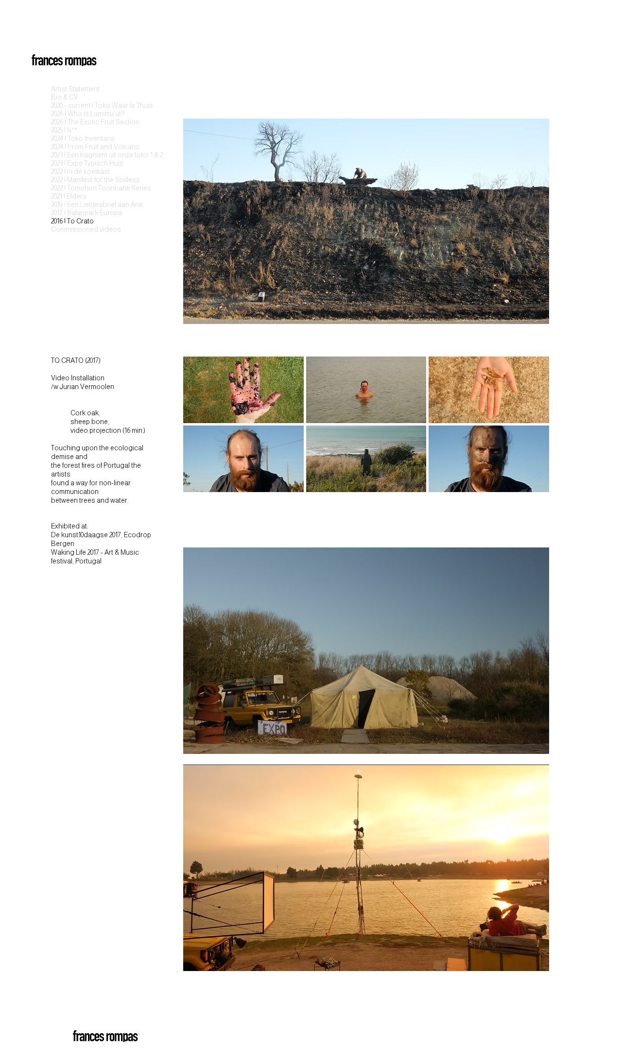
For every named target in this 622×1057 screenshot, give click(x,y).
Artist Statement (75, 89)
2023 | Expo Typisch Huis (84, 163)
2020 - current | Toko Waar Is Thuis (84, 105)
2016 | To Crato (72, 221)
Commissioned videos (84, 229)
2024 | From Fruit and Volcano (84, 147)
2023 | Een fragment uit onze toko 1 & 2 (84, 155)
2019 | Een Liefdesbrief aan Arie (84, 204)
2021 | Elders (68, 196)
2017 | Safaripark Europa (84, 213)
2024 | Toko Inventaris (83, 138)
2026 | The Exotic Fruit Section (84, 122)
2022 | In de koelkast (80, 171)
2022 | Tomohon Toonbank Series (84, 188)
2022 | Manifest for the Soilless (84, 180)
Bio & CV (64, 97)
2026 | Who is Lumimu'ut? (84, 114)
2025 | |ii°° (64, 130)
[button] (243, 390)
